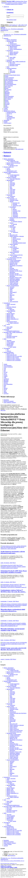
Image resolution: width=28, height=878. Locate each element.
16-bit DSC (12, 183)
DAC (14, 229)
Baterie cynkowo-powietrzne (13, 162)
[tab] (15, 152)
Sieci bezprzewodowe (12, 321)
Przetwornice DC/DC (12, 355)
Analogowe (12, 196)
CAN (14, 208)
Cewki (8, 168)
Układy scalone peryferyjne (16, 255)
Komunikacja (13, 207)
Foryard (5, 372)
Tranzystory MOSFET (15, 178)
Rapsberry (12, 299)
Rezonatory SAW (14, 65)
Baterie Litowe (10, 164)
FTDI (11, 293)
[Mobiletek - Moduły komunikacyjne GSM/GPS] (7, 93)
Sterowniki (15, 241)
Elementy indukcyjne (9, 166)
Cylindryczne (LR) (14, 161)
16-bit (11, 181)
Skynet (5, 389)
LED (5, 325)
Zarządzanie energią (11, 259)
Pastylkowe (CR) (14, 165)
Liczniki (14, 249)
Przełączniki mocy (14, 269)
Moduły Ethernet (14, 53)
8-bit (11, 187)
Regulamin (6, 399)
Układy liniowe (13, 247)
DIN (11, 69)
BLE (11, 312)
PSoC (11, 297)
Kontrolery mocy (14, 263)
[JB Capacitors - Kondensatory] (7, 89)
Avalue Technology (8, 366)
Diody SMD (12, 57)
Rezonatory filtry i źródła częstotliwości (13, 332)
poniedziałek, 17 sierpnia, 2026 (8, 601)
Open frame (12, 71)
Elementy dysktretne (11, 177)
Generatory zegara (14, 200)
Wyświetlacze (7, 348)
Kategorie (6, 38)
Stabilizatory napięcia (15, 279)
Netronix (6, 382)
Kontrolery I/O (16, 203)
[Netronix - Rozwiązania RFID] (6, 95)
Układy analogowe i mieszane (17, 236)
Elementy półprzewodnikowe (10, 172)
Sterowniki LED (13, 235)
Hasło (8, 17)
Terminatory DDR (14, 281)
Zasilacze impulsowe (8, 352)
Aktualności (6, 120)
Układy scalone (13, 47)
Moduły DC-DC (13, 264)
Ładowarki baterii (14, 284)
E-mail (8, 15)
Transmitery (15, 216)
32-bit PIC (12, 185)
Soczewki (12, 58)
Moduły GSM (10, 315)
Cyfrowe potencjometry (15, 260)
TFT (8, 349)
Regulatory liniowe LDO (15, 277)
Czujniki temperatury (14, 174)
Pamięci (11, 223)
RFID (5, 339)
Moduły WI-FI (10, 316)
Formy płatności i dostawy (10, 402)
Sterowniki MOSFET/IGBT (19, 243)
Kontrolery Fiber (16, 211)
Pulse (5, 385)
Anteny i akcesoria (14, 52)
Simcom (5, 388)
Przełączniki (9, 195)
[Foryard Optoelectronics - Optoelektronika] (10, 84)
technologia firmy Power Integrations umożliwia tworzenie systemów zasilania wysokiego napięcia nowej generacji (14, 3)
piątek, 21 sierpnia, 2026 (6, 582)
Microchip (12, 295)
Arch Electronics (7, 365)
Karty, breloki (13, 347)
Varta (5, 390)
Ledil (5, 377)
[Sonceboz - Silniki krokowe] (6, 104)
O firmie (6, 108)
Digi (5, 370)
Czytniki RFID (10, 343)
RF (10, 233)
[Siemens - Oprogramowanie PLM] (6, 101)
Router (8, 320)
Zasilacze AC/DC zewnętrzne (14, 360)
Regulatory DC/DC (14, 273)
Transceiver (15, 215)
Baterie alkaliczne (11, 160)
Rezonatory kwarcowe (15, 64)
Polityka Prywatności (9, 401)
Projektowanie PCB (11, 112)
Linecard (6, 109)
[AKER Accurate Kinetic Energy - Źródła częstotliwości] (12, 75)
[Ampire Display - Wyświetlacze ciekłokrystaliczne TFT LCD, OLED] (6, 76)
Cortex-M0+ (12, 189)
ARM (11, 188)
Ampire (5, 364)
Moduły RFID (10, 344)
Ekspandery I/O (13, 199)
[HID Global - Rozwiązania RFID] (7, 87)
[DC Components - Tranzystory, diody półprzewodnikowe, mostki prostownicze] (8, 81)
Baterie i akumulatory (9, 158)
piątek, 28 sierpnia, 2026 (6, 562)
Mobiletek (6, 381)
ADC (14, 228)
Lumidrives (6, 378)
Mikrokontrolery (13, 46)
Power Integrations (8, 384)
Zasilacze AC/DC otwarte (13, 357)
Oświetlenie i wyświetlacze (16, 265)
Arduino (12, 288)
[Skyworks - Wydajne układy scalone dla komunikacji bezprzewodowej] (7, 103)
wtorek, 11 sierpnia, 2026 (7, 659)
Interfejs (11, 201)
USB (14, 245)
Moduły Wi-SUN (11, 317)
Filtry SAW (12, 62)
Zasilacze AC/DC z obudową (13, 359)
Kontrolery (12, 220)
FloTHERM (9, 116)
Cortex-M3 (12, 191)
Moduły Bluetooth (11, 311)
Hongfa (5, 374)
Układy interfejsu (14, 244)
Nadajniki (15, 212)
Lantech (5, 376)
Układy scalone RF (14, 323)
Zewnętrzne (12, 72)
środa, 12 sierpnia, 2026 (6, 640)
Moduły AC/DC (10, 353)
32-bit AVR (12, 184)
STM (11, 300)
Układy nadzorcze (14, 283)
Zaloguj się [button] (6, 6)
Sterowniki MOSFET (15, 280)
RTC (14, 253)
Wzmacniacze (16, 251)
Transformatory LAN (12, 170)
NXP (11, 296)
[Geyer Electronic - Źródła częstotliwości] (8, 85)
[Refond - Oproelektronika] (6, 100)
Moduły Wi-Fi (13, 54)
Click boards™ (13, 292)
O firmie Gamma (8, 844)
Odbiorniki (15, 213)
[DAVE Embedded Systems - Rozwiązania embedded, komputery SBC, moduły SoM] (11, 80)
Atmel (11, 291)
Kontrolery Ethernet (17, 221)
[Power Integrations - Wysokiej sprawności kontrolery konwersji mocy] (9, 96)
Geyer (5, 373)
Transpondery (10, 345)
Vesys (8, 115)
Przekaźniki (6, 329)
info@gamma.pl (13, 25)
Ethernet (15, 209)
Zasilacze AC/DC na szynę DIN (14, 356)
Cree (5, 369)
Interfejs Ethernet (17, 239)
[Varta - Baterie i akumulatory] (5, 105)
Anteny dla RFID (11, 341)
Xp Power (6, 393)
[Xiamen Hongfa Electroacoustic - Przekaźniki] (6, 88)
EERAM (15, 224)
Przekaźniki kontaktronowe (13, 331)
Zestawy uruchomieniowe (16, 49)
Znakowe (9, 351)
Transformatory (13, 43)
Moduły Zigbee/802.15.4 (12, 319)
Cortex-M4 (12, 192)
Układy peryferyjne (14, 252)
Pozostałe (15, 204)
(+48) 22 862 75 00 (22, 25)
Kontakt (5, 121)
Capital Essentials (11, 117)
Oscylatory (9, 335)
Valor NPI (9, 119)
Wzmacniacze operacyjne (16, 257)
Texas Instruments (14, 301)
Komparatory (16, 248)
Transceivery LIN (17, 205)
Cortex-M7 (12, 193)
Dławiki (11, 42)
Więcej (14, 562)
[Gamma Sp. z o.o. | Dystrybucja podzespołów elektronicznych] (14, 30)
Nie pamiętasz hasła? (11, 19)
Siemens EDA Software (9, 111)
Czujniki (9, 173)
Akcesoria (12, 287)
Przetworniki (13, 227)
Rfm (5, 386)
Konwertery (9, 308)
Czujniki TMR (13, 176)
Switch (8, 324)
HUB (8, 305)
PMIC (11, 267)
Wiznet (5, 392)
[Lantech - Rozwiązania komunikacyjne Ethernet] (6, 91)
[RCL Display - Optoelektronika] (7, 99)
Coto (5, 368)
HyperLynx (9, 113)
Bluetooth (12, 309)
